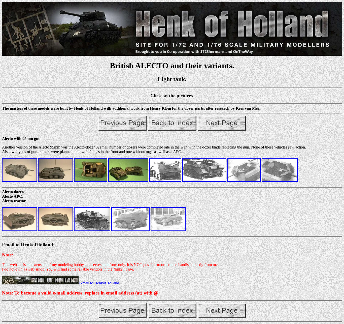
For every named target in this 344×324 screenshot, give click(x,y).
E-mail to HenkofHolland (99, 283)
